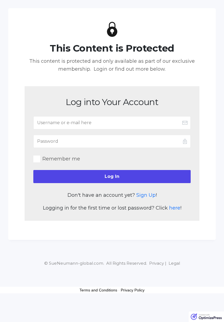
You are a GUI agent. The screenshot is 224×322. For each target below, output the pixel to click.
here (174, 208)
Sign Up (146, 195)
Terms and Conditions (98, 290)
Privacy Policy (133, 290)
